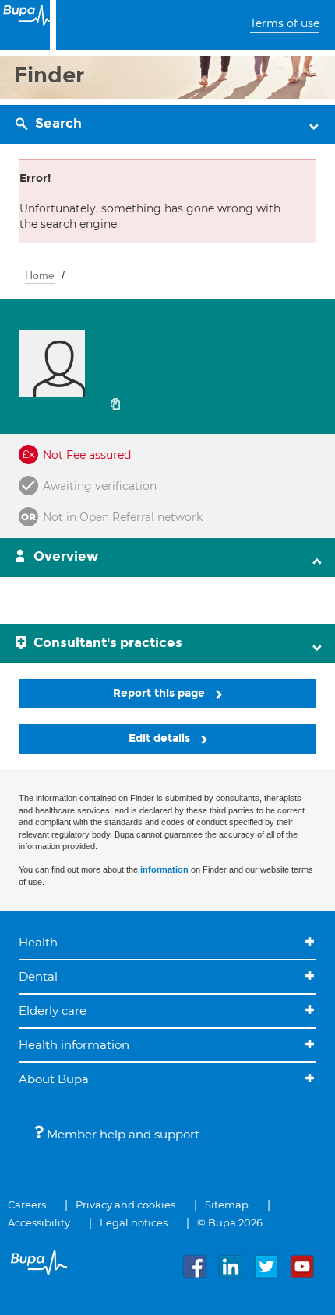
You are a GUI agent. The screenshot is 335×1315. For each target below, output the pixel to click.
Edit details (161, 738)
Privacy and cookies (125, 1204)
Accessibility (39, 1222)
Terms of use (284, 23)
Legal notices (134, 1222)
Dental (38, 976)
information (164, 869)
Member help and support (121, 1134)
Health (38, 942)
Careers (27, 1204)
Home (40, 275)
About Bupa (54, 1079)
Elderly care (52, 1010)
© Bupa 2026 (230, 1222)
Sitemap (227, 1204)
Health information (74, 1044)
